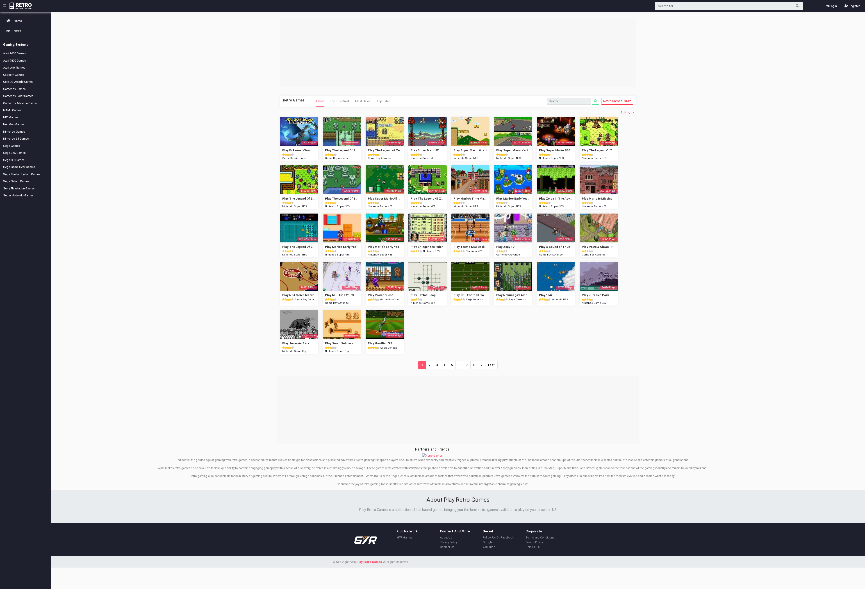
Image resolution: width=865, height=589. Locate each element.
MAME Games (12, 110)
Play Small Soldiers (339, 343)
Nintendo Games (14, 131)
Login (833, 6)
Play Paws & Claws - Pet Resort (604, 246)
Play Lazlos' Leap (423, 295)
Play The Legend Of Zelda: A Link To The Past (357, 198)
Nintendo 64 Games (16, 138)
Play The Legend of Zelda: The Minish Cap (398, 150)
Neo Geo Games (14, 124)
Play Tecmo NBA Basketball (473, 246)
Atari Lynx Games (14, 67)
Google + (489, 542)
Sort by (626, 112)
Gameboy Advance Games (20, 103)
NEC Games (10, 117)
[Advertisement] (458, 52)
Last (491, 365)
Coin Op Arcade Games (18, 81)
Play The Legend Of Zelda (300, 246)
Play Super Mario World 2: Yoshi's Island (439, 150)
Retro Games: (617, 101)
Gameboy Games (14, 89)
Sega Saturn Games (16, 181)
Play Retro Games (369, 562)
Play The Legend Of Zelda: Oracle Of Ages (311, 198)
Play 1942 (545, 295)
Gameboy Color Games (18, 96)
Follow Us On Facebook (498, 537)
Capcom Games (13, 74)
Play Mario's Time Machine (472, 198)
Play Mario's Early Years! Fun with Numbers (356, 246)
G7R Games (404, 537)
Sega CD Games (14, 160)
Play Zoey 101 (506, 246)
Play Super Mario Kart (512, 150)
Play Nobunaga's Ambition (515, 295)
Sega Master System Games (21, 174)
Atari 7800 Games (14, 60)
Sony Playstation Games (19, 188)
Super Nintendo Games (18, 195)
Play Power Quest (380, 295)
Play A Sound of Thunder (557, 246)
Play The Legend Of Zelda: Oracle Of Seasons (614, 150)
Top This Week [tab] (340, 101)
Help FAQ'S (533, 547)
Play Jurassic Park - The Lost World (607, 295)
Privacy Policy (448, 542)
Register (854, 6)
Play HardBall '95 (380, 343)
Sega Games (11, 145)
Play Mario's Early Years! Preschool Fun (524, 198)
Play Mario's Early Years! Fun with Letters (397, 246)
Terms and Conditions (540, 537)
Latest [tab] (320, 101)
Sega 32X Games (14, 152)
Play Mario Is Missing (597, 198)
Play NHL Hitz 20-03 (339, 295)
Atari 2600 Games (14, 53)
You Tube (489, 547)
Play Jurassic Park (295, 343)
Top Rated (383, 101)
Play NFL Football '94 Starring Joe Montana (484, 295)
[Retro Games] (432, 455)
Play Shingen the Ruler (427, 246)
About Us (446, 537)
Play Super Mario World (470, 150)
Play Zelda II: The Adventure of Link (564, 198)
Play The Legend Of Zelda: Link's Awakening (442, 198)
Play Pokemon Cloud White (301, 150)
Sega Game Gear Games (19, 167)
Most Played (363, 101)
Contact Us (447, 547)
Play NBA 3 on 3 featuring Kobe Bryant (309, 295)
